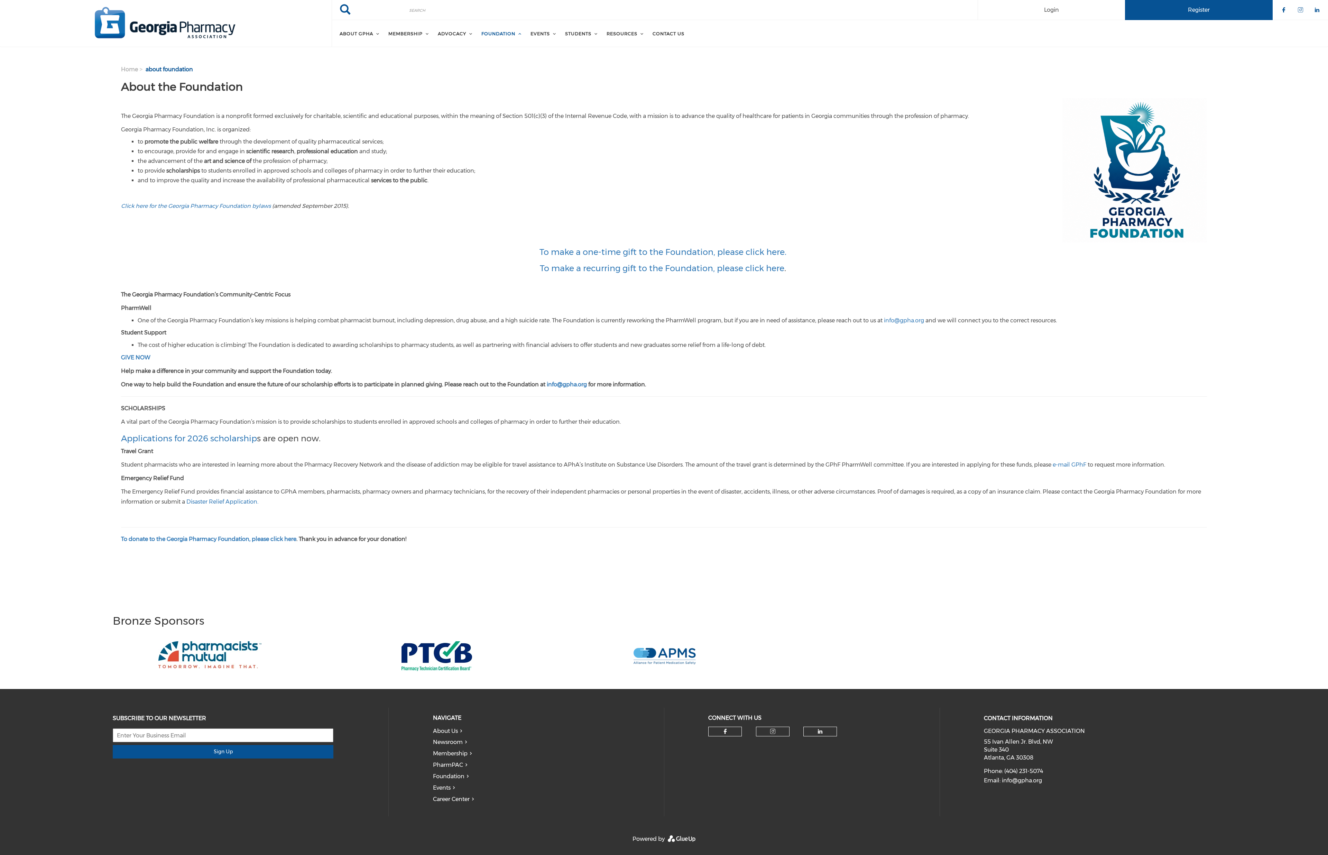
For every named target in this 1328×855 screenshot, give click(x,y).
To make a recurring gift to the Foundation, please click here (662, 268)
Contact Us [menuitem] (668, 33)
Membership (450, 753)
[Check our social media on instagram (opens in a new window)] (772, 731)
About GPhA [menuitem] (356, 33)
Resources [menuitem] (622, 33)
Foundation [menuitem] (498, 33)
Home (129, 69)
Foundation (448, 776)
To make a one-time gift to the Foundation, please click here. (664, 252)
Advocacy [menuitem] (452, 33)
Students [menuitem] (578, 33)
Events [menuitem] (540, 33)
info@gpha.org (1022, 780)
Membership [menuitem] (405, 33)
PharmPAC (448, 765)
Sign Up (223, 751)
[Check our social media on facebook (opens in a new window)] (725, 731)
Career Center (451, 799)
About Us (445, 731)
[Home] (165, 23)
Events (442, 787)
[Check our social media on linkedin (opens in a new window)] (820, 731)
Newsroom (448, 742)
